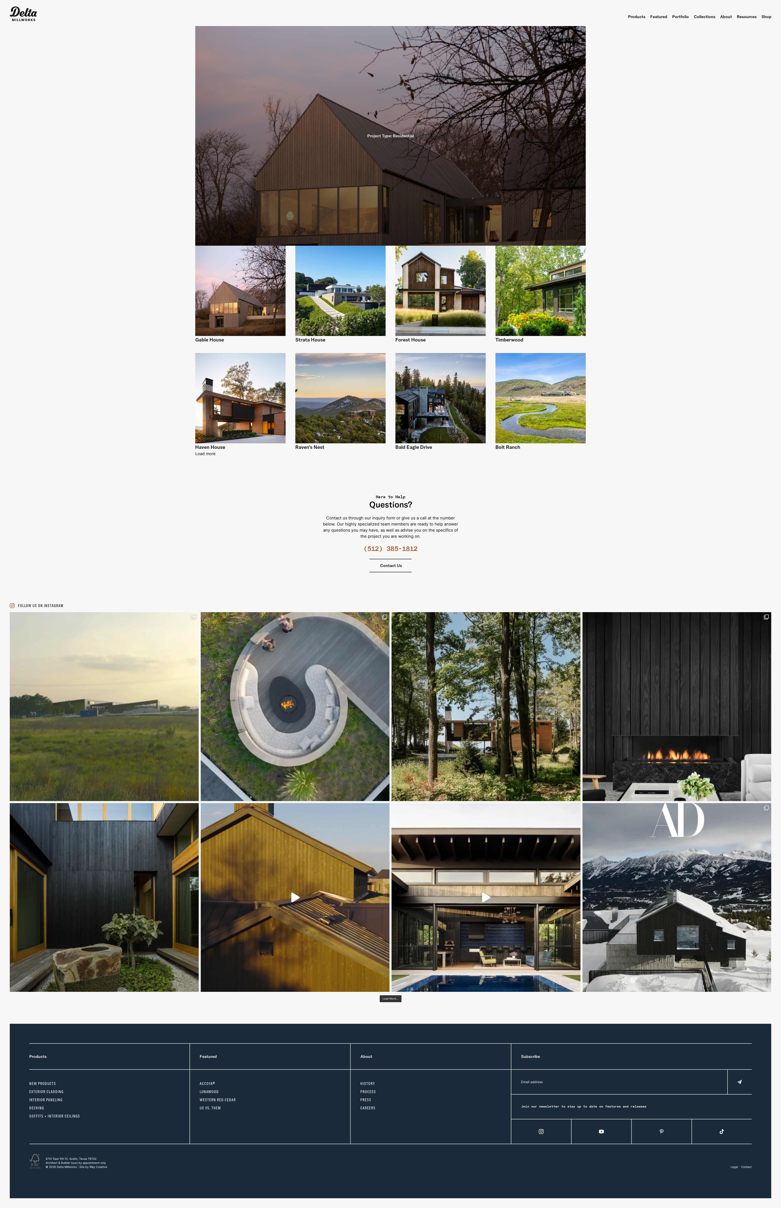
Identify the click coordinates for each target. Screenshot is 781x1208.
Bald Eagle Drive (413, 447)
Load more (205, 453)
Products (636, 16)
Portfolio (680, 16)
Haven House (210, 447)
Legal (734, 1167)
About (726, 16)
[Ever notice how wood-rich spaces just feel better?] (104, 897)
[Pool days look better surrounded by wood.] (486, 897)
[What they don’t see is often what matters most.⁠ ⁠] (676, 706)
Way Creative (98, 1167)
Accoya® (207, 1083)
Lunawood (209, 1092)
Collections (704, 16)
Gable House (209, 340)
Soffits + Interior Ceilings (54, 1116)
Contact (746, 1167)
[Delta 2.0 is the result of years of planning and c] (104, 706)
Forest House (410, 340)
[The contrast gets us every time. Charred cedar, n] (295, 897)
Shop (766, 16)
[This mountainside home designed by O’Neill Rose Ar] (676, 897)
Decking (36, 1108)
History (367, 1083)
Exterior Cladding (46, 1092)
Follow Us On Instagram (40, 605)
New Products (42, 1083)
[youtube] (601, 1131)
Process (368, 1092)
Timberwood (509, 340)
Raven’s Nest (309, 447)
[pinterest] (661, 1131)
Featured (658, 16)
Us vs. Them (210, 1108)
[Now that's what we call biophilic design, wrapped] (486, 706)
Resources (747, 16)
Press (365, 1100)
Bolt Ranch (507, 447)
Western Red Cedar (218, 1100)
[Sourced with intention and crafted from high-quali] (295, 706)
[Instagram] (541, 1131)
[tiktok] (721, 1131)
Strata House (310, 340)
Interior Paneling (46, 1100)
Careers (368, 1108)
